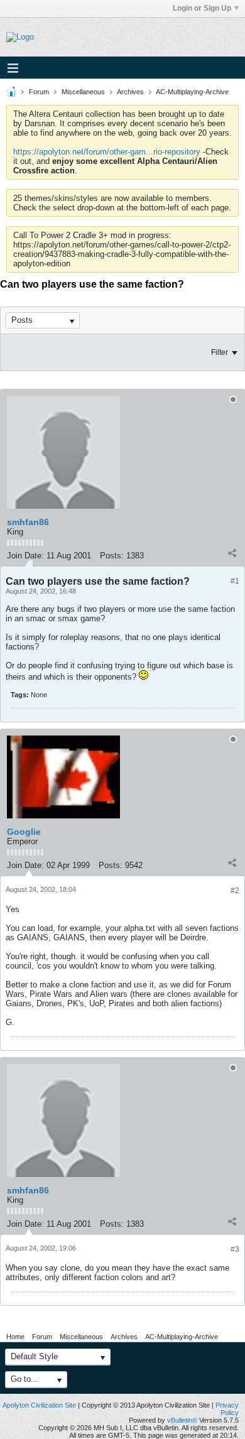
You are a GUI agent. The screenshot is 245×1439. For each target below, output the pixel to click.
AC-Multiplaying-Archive (192, 91)
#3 (235, 1249)
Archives (130, 91)
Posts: (112, 555)
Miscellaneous (83, 91)
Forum (39, 91)
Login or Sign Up (202, 8)
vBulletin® (182, 1420)
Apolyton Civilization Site (39, 1405)
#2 (235, 890)
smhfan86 (28, 522)
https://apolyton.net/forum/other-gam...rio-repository (106, 151)
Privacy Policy (227, 1408)
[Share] (231, 553)
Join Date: (25, 555)
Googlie (24, 832)
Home (15, 1336)
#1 (235, 581)
